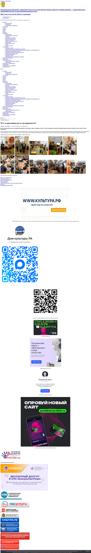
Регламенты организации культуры (12, 51)
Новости (5, 32)
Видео (4, 30)
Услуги (4, 27)
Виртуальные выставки (10, 37)
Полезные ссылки (9, 45)
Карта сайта (5, 59)
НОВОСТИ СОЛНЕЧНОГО (9, 63)
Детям (6, 44)
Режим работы (8, 34)
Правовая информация (10, 54)
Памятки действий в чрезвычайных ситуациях (15, 48)
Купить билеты (6, 66)
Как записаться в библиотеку (11, 35)
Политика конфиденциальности (7, 462)
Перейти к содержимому (5, 1)
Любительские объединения (11, 25)
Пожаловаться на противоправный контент (14, 52)
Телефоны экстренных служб (11, 53)
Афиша (4, 28)
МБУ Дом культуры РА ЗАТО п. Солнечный (15, 14)
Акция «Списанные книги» (11, 41)
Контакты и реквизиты (8, 57)
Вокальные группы (7, 60)
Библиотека (5, 33)
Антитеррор (5, 46)
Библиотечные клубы (10, 43)
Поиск (1, 118)
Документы (5, 26)
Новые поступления (9, 40)
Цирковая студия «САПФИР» (9, 65)
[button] (45, 68)
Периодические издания (10, 38)
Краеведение (8, 42)
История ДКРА (8, 23)
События (7, 36)
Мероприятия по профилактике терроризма (14, 56)
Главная (4, 22)
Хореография (6, 64)
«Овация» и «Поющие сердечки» (12, 61)
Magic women (8, 62)
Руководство (8, 24)
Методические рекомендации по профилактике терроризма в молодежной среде (22, 50)
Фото (4, 31)
